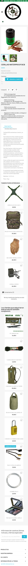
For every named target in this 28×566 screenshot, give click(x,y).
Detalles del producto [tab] (11, 129)
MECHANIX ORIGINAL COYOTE (14, 258)
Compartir (8, 89)
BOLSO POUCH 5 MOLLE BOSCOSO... (14, 231)
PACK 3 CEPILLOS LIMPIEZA (14, 465)
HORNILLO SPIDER (14, 284)
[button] (2, 12)
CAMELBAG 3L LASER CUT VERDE (14, 386)
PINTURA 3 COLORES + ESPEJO (14, 518)
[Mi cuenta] (26, 12)
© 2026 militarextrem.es (7, 564)
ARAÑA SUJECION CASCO (14, 205)
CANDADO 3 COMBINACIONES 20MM (14, 439)
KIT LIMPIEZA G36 (14, 333)
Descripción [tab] (7, 126)
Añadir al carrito (14, 79)
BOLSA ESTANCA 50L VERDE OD (14, 412)
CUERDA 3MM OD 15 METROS (14, 360)
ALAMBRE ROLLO (14, 491)
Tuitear (12, 89)
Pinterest (16, 89)
